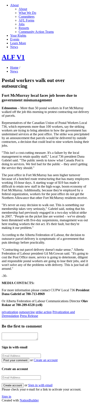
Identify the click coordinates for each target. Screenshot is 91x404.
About (14, 5)
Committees (26, 16)
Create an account (46, 360)
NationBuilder (29, 400)
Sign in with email (40, 385)
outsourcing (27, 312)
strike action (44, 312)
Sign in (6, 396)
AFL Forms (26, 20)
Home (14, 67)
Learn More (18, 43)
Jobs (22, 24)
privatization (10, 312)
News (14, 47)
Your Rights (18, 35)
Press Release (29, 316)
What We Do (27, 13)
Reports (24, 28)
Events (14, 39)
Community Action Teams (36, 32)
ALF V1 (13, 57)
